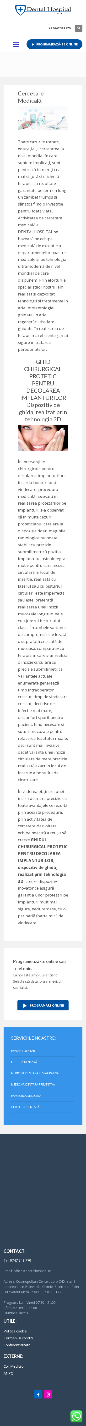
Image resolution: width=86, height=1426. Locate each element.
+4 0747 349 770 (59, 28)
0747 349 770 (20, 1260)
